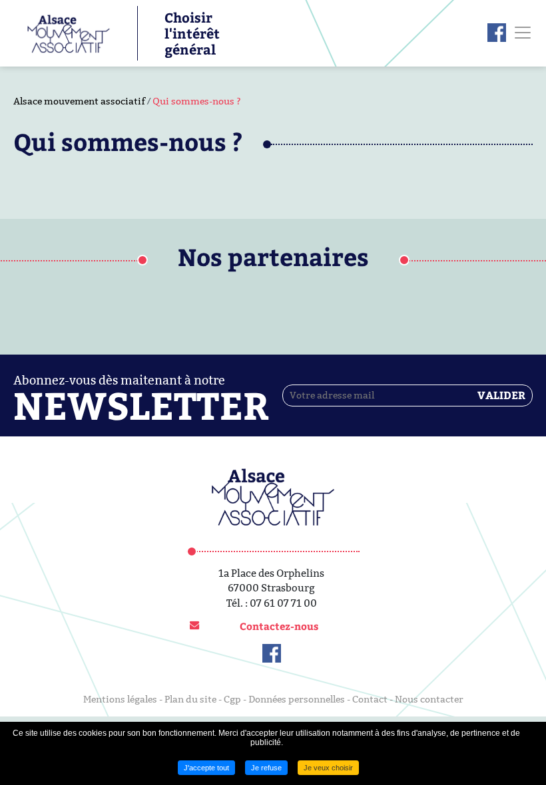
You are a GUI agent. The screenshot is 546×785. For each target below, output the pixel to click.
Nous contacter (429, 699)
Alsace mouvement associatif (79, 101)
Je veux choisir (328, 768)
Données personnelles (296, 699)
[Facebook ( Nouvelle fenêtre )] (496, 32)
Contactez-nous (279, 626)
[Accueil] (62, 32)
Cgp (232, 699)
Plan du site (190, 699)
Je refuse (266, 768)
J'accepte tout (206, 768)
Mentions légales (120, 699)
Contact (370, 699)
